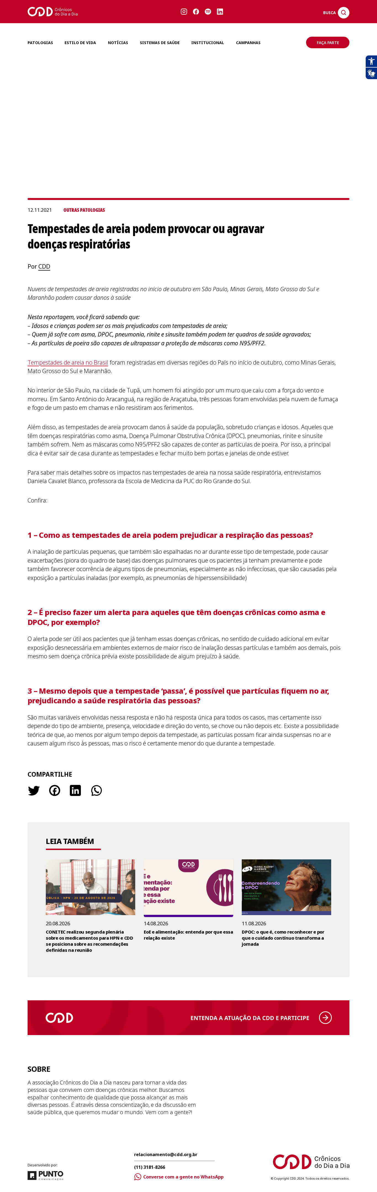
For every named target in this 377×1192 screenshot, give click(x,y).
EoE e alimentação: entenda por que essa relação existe (188, 935)
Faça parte (328, 42)
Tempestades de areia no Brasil (68, 362)
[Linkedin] (75, 790)
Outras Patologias (84, 210)
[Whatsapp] (96, 790)
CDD (44, 266)
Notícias (118, 42)
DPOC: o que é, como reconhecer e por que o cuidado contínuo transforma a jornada (283, 938)
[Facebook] (54, 790)
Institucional (207, 42)
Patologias (40, 42)
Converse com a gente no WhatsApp (183, 1177)
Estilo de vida (80, 42)
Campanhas (248, 42)
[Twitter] (33, 790)
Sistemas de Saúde (160, 42)
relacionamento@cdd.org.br (165, 1155)
